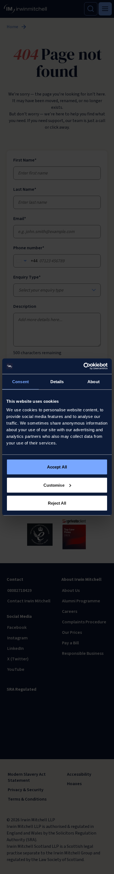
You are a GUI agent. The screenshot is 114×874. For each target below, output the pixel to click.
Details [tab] (57, 381)
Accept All (57, 467)
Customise (53, 485)
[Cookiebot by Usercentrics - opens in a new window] (83, 366)
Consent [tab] (20, 381)
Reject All (57, 503)
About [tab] (93, 381)
